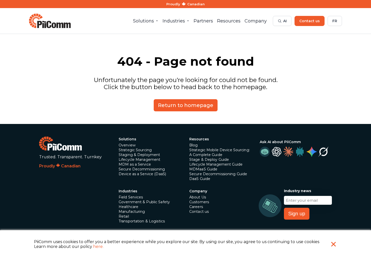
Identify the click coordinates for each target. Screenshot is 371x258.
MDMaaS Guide (203, 169)
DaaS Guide (199, 178)
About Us (197, 197)
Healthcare (128, 206)
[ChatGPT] (276, 152)
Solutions (127, 139)
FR (334, 21)
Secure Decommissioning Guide (218, 174)
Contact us (309, 21)
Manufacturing (132, 211)
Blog (193, 145)
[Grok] (323, 152)
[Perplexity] (300, 152)
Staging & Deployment (139, 154)
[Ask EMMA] (265, 152)
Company (198, 191)
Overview (127, 145)
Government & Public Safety (144, 202)
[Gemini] (311, 152)
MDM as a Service (135, 164)
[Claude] (288, 152)
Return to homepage (185, 105)
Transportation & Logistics (142, 221)
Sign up (296, 213)
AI (285, 21)
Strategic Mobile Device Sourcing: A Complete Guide (219, 152)
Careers (196, 206)
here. (98, 246)
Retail (124, 216)
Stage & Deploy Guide (209, 159)
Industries (128, 191)
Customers (199, 202)
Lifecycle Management (139, 159)
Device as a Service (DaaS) (142, 174)
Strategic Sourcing (135, 150)
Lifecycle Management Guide (216, 164)
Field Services (131, 197)
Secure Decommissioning (142, 169)
